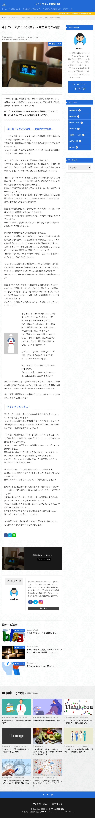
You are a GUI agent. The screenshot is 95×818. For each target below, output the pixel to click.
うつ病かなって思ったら (31, 9)
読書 (74, 147)
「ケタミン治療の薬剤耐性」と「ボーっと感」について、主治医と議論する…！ (16, 782)
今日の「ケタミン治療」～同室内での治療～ (48, 18)
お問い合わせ (57, 804)
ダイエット (76, 123)
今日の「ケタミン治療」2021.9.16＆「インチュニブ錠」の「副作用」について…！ (44, 651)
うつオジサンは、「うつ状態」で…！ (42, 633)
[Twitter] (10, 535)
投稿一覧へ (43, 608)
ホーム (4, 9)
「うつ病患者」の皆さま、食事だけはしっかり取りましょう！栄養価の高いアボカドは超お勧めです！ (47, 751)
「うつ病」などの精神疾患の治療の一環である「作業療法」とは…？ (78, 750)
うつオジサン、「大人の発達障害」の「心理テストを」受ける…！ (15, 750)
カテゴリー (14, 18)
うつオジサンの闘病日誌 (47, 4)
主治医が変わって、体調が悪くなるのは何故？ (16, 722)
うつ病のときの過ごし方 (52, 9)
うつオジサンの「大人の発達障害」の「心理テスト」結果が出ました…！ (78, 722)
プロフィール (68, 9)
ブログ (75, 129)
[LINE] (14, 535)
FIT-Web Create (48, 812)
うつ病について (14, 9)
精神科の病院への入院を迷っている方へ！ (46, 722)
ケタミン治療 (12, 39)
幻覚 (26, 39)
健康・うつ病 (26, 18)
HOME (6, 18)
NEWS (75, 116)
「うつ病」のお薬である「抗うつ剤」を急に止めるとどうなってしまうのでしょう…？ (47, 783)
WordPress (69, 812)
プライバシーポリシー (41, 804)
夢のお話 (76, 141)
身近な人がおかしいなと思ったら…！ (42, 666)
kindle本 (75, 110)
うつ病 (5, 39)
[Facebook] (6, 535)
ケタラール (20, 39)
